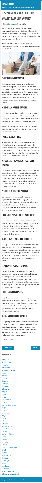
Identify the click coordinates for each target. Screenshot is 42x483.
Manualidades (7, 426)
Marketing (5, 429)
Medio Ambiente (8, 434)
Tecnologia (6, 460)
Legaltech (5, 466)
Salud (4, 450)
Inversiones (6, 413)
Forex (4, 397)
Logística (5, 423)
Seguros (4, 452)
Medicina (5, 431)
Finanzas (5, 394)
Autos (4, 373)
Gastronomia (6, 399)
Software (5, 458)
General (4, 402)
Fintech (4, 463)
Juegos (4, 415)
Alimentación (6, 362)
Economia (5, 386)
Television (5, 468)
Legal (4, 418)
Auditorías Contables (9, 370)
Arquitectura (6, 367)
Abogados (5, 359)
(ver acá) (27, 123)
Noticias (5, 444)
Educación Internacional (10, 474)
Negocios (11, 339)
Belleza (4, 375)
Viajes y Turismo (8, 471)
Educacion (5, 389)
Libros (4, 421)
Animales (5, 365)
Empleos (5, 391)
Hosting (4, 410)
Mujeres (4, 439)
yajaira (12, 24)
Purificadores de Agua (9, 447)
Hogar (4, 407)
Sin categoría (6, 455)
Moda (4, 437)
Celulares (5, 378)
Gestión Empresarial (9, 405)
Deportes (5, 383)
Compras (5, 381)
